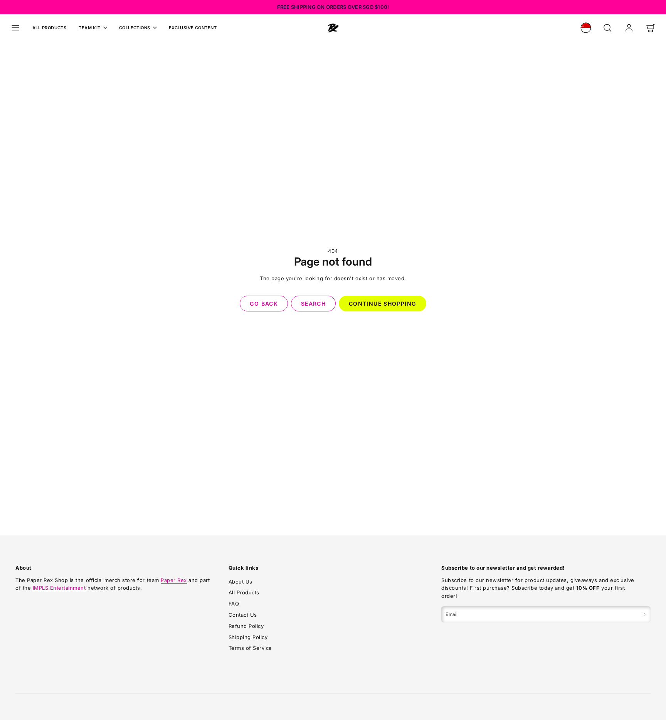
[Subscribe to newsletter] (644, 614)
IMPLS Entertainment (60, 588)
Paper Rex (174, 580)
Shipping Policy (248, 637)
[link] (586, 27)
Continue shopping (382, 303)
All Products (49, 27)
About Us (240, 582)
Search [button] (313, 303)
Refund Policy (246, 626)
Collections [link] (134, 27)
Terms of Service (250, 648)
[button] (15, 28)
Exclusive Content (193, 27)
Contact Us (243, 615)
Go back (264, 303)
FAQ (234, 604)
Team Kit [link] (90, 27)
